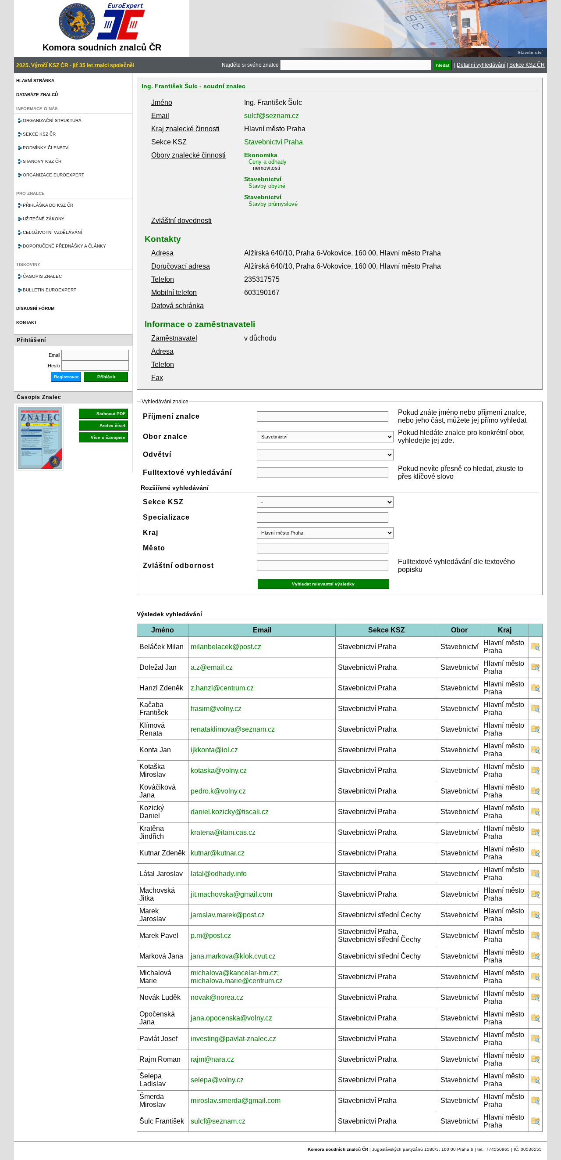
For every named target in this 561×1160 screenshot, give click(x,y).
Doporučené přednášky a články (64, 246)
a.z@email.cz (212, 667)
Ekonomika (260, 154)
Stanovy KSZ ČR (42, 161)
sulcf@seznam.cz (271, 115)
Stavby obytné (267, 186)
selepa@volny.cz (217, 1080)
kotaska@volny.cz (219, 770)
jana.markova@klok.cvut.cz (233, 956)
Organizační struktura (52, 120)
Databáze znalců (37, 94)
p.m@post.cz (211, 935)
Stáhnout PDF (110, 413)
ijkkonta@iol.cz (214, 750)
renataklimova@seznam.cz (233, 729)
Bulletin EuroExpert (49, 289)
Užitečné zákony (43, 218)
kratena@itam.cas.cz (223, 832)
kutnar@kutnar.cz (218, 853)
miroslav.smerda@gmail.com (235, 1100)
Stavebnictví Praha (273, 142)
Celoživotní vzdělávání (52, 232)
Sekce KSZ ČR (527, 65)
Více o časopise (108, 437)
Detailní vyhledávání (481, 65)
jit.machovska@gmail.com (231, 894)
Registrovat (66, 376)
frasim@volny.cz (216, 708)
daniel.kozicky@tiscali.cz (230, 811)
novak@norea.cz (217, 997)
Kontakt (26, 322)
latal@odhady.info (219, 873)
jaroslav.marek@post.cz (228, 915)
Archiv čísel (112, 425)
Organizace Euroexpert (53, 174)
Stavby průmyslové (273, 204)
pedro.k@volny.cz (218, 791)
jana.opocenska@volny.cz (231, 1018)
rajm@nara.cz (212, 1059)
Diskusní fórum (35, 308)
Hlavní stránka (35, 80)
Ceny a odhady (268, 161)
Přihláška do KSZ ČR (48, 205)
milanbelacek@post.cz (226, 646)
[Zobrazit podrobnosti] (535, 649)
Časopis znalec (42, 276)
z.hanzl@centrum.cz (222, 688)
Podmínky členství (46, 147)
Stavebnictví (262, 179)
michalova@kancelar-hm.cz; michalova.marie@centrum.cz (237, 976)
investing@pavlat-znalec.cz (233, 1038)
